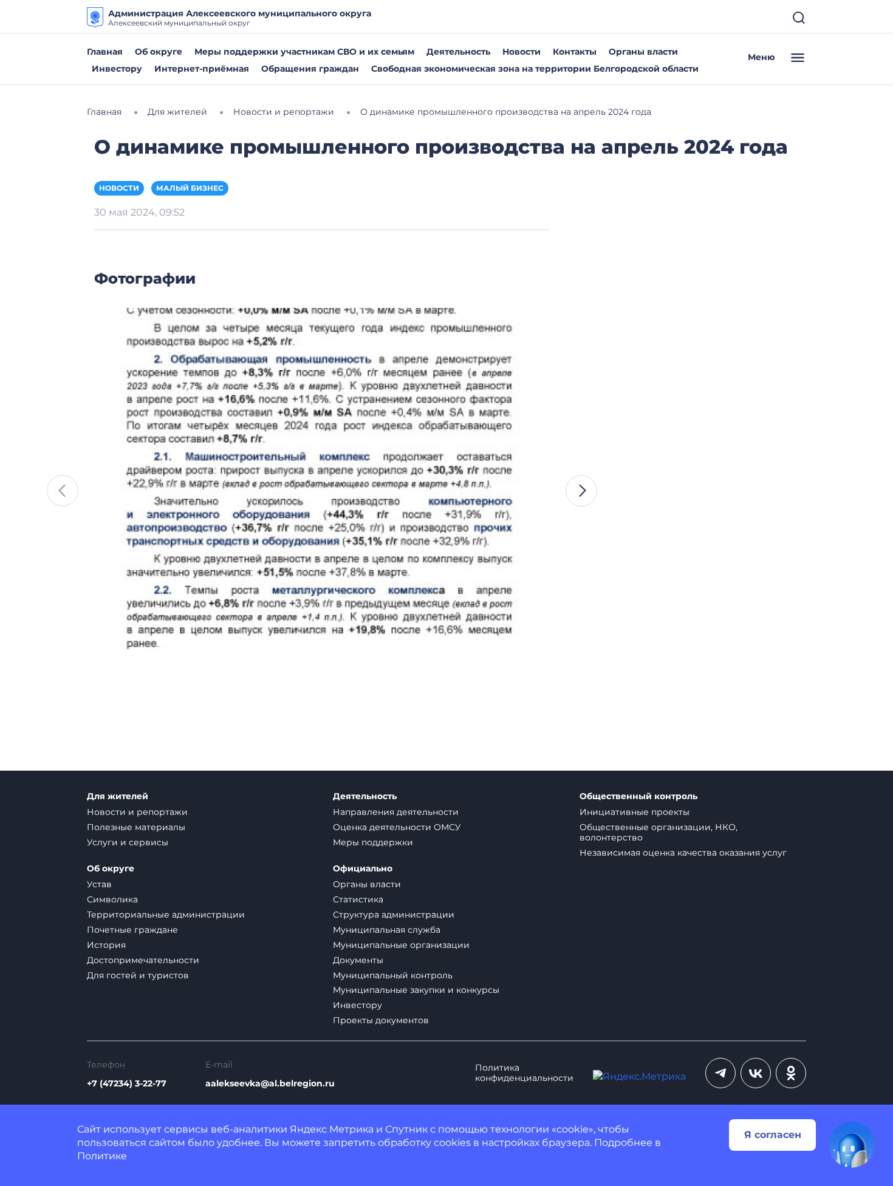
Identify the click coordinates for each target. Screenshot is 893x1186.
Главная (105, 51)
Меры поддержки (373, 842)
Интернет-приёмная (201, 68)
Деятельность (458, 51)
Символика (112, 899)
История (106, 944)
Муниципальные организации (401, 944)
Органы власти (643, 51)
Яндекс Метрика (332, 1129)
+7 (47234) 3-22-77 (126, 1084)
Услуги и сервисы (127, 842)
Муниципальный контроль (393, 975)
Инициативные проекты (634, 811)
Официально (362, 869)
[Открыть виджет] (852, 1145)
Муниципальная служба (386, 929)
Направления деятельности (396, 811)
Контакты (575, 51)
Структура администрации (393, 914)
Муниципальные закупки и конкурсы (416, 989)
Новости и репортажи (137, 811)
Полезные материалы (136, 827)
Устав (99, 884)
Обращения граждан (310, 68)
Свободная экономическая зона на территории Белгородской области (535, 68)
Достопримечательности (143, 960)
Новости (521, 51)
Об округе (158, 51)
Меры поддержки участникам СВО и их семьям (304, 51)
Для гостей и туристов (138, 975)
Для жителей (117, 796)
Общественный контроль (638, 796)
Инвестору (117, 68)
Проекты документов (381, 1020)
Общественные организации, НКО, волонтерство (658, 832)
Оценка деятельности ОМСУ (397, 827)
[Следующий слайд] (581, 490)
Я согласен (772, 1134)
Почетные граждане (132, 929)
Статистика (358, 899)
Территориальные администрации (166, 914)
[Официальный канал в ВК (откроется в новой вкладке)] (756, 1073)
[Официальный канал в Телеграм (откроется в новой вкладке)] (720, 1073)
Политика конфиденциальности (524, 1073)
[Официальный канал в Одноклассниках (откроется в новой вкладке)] (791, 1073)
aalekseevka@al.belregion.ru (270, 1084)
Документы (358, 960)
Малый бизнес (190, 188)
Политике (102, 1156)
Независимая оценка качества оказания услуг (683, 852)
